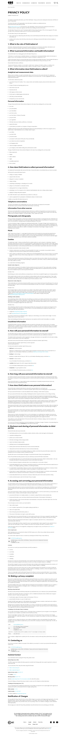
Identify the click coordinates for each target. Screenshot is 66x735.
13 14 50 (15, 689)
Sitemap (29, 724)
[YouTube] (57, 722)
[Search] (57, 3)
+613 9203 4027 (18, 691)
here (49, 356)
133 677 (14, 674)
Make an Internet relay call (14, 667)
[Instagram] (54, 722)
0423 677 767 (17, 676)
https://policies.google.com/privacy (20, 311)
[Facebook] (51, 722)
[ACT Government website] (11, 722)
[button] (19, 2)
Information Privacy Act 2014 (15, 26)
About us (25, 722)
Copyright (29, 722)
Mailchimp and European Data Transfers (40, 351)
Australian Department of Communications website (20, 679)
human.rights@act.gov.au (18, 624)
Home (9, 7)
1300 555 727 (20, 672)
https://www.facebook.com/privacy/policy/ (19, 313)
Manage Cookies (35, 724)
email (50, 728)
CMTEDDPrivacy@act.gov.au (16, 538)
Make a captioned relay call (14, 670)
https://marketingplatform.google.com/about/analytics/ (23, 293)
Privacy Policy (40, 722)
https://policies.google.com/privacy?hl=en (17, 294)
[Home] (10, 2)
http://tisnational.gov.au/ (21, 693)
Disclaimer (34, 722)
